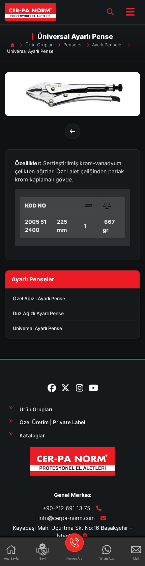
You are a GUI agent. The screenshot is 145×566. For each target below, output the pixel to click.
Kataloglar (32, 435)
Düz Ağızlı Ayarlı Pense (38, 313)
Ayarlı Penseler (107, 44)
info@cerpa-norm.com (66, 518)
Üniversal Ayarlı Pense (37, 328)
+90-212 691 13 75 (67, 508)
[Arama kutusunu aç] (110, 12)
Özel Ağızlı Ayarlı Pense (39, 298)
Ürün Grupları (39, 44)
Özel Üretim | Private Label (52, 422)
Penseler (72, 44)
